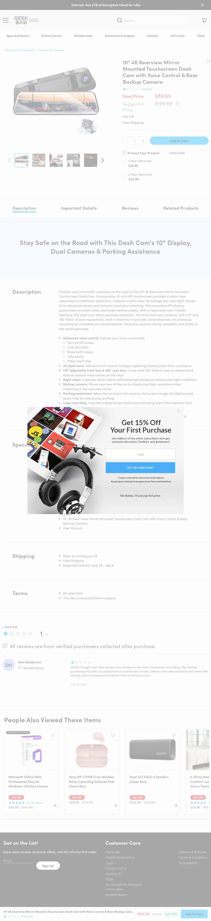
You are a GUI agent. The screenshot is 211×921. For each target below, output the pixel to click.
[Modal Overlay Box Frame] (105, 460)
